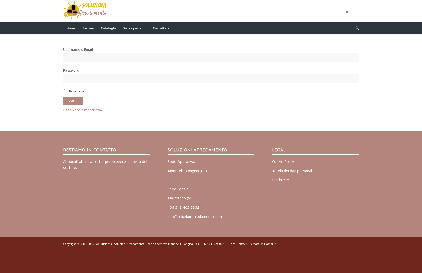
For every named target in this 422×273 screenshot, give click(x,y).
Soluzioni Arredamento (129, 244)
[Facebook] (355, 11)
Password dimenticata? (83, 110)
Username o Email (78, 49)
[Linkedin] (347, 11)
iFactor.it (270, 244)
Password (71, 70)
